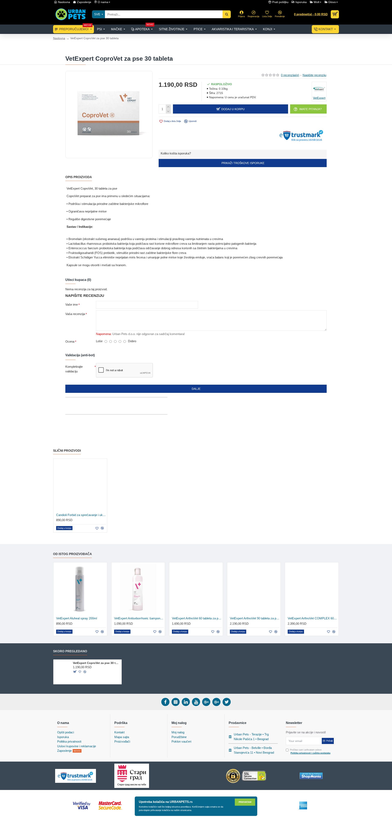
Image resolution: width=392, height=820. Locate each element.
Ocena (69, 341)
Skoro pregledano (70, 651)
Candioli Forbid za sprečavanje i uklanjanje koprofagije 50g (81, 515)
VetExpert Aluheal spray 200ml (76, 618)
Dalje (196, 388)
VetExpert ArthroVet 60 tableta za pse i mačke (197, 618)
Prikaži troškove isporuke (242, 163)
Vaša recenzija (75, 314)
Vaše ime (71, 304)
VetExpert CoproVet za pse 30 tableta (96, 663)
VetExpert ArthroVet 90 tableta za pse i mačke (255, 618)
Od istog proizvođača (72, 554)
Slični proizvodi (67, 450)
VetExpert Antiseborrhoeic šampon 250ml (139, 618)
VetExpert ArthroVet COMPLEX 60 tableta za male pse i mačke (312, 618)
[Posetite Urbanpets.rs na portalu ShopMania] (311, 776)
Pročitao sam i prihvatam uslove (310, 751)
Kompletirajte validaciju (74, 369)
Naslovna (59, 38)
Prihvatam (245, 802)
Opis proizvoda (78, 177)
